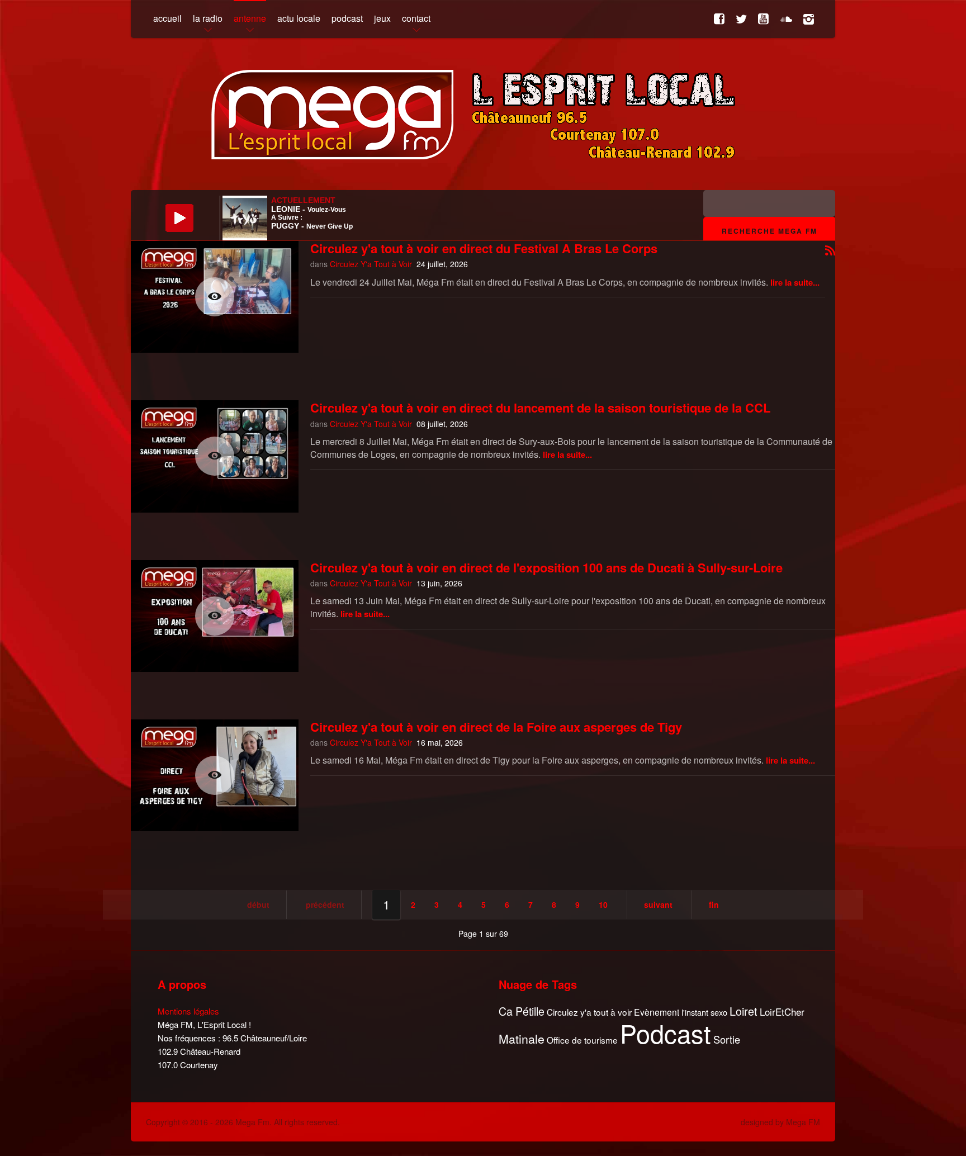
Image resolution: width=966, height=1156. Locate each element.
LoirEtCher (782, 1011)
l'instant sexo (704, 1012)
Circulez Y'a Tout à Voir (371, 263)
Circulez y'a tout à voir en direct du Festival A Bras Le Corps (483, 248)
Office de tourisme (582, 1040)
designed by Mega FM (780, 1121)
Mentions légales (188, 1011)
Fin (714, 904)
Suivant (658, 904)
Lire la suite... (795, 282)
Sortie (726, 1040)
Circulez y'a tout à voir (589, 1012)
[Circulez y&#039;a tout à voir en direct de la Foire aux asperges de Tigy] (215, 775)
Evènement (656, 1012)
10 (603, 904)
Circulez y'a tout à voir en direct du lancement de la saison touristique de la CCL (540, 407)
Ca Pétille (521, 1011)
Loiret (743, 1011)
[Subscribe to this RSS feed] (830, 251)
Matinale (521, 1039)
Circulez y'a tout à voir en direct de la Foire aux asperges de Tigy (496, 727)
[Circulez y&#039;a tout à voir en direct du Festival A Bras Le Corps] (215, 297)
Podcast (665, 1033)
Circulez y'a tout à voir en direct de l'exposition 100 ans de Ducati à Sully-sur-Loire (546, 567)
